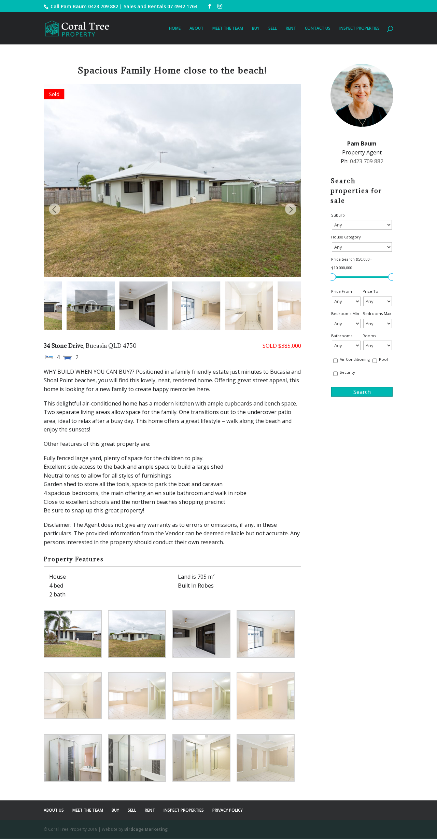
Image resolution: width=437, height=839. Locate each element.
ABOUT (196, 28)
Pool (383, 359)
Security (347, 372)
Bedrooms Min (345, 313)
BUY (255, 28)
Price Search (351, 264)
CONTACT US (317, 28)
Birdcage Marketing (146, 829)
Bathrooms (341, 335)
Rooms (369, 335)
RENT (291, 28)
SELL (272, 28)
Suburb (338, 215)
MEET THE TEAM (227, 28)
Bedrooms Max (377, 313)
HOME (175, 28)
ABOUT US (54, 810)
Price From (341, 291)
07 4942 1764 (182, 6)
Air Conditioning (355, 359)
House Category (346, 236)
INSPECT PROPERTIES (359, 28)
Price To (370, 291)
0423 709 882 (103, 6)
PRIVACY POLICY (227, 810)
